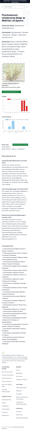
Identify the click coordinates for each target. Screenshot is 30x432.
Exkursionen (19, 376)
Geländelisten (5, 406)
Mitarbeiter (19, 390)
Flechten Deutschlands (7, 375)
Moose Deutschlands (7, 372)
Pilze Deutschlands (6, 378)
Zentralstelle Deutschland (18, 427)
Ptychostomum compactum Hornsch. (13, 272)
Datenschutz (19, 414)
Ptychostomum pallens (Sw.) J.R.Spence (14, 309)
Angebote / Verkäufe (21, 379)
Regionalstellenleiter (21, 387)
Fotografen (19, 394)
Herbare (4, 402)
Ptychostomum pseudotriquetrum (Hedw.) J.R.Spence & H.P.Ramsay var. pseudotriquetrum (14, 320)
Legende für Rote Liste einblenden (20, 144)
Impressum (19, 411)
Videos (18, 370)
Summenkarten (5, 409)
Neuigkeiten (19, 373)
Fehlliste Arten (5, 415)
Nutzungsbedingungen (22, 418)
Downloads (5, 412)
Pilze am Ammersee (7, 381)
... (11, 184)
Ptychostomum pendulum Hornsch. (13, 311)
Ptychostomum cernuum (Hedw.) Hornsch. (15, 270)
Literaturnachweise (6, 399)
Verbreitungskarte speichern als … (11, 91)
